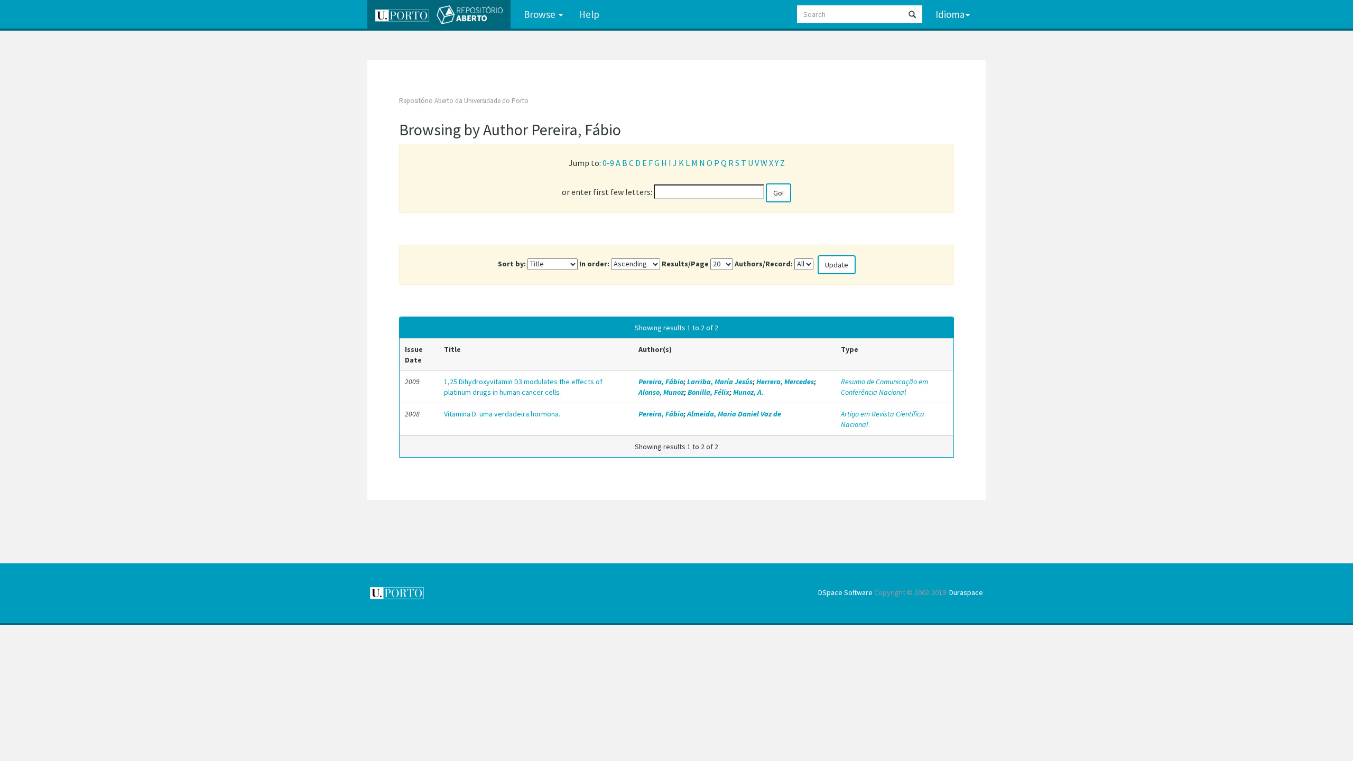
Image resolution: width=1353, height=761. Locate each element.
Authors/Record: (764, 263)
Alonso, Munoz (661, 392)
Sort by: (512, 263)
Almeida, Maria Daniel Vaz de (734, 414)
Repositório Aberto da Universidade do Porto (464, 100)
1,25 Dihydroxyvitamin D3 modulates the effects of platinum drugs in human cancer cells (523, 387)
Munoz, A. (748, 392)
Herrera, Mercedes (785, 381)
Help (589, 14)
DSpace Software (845, 592)
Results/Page (685, 263)
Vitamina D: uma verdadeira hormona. (502, 414)
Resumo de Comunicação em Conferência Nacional (884, 387)
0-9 (608, 162)
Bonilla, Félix (708, 392)
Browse (541, 14)
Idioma (950, 14)
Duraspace (966, 592)
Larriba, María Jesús (720, 381)
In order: (594, 263)
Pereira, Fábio (660, 381)
